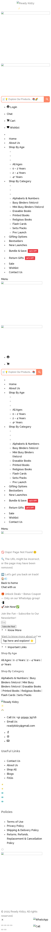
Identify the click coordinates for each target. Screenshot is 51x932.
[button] (21, 630)
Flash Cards (8, 695)
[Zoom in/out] (2, 925)
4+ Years (6, 664)
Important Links (17, 647)
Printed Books (10, 690)
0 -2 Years (19, 660)
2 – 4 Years (33, 660)
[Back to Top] (40, 927)
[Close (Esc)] (11, 925)
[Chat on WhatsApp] (40, 921)
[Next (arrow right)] (5, 929)
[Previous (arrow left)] (2, 929)
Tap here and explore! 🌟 (18, 640)
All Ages (6, 660)
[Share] (8, 925)
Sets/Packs (24, 695)
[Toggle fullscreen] (5, 925)
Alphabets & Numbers (14, 678)
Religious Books (31, 690)
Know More (15, 630)
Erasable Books (31, 686)
